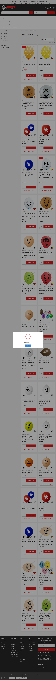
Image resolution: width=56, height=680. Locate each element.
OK (28, 345)
